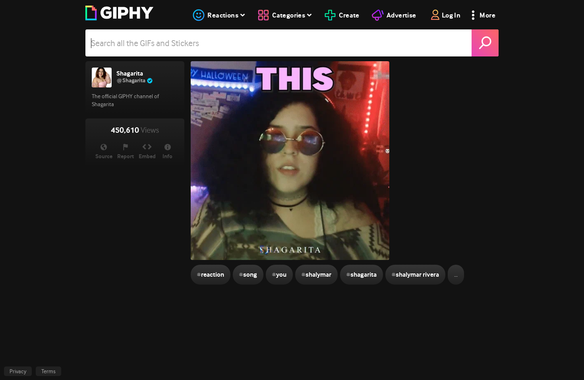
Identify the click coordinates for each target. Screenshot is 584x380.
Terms (48, 371)
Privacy (18, 371)
